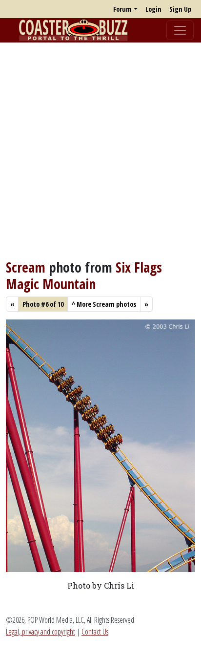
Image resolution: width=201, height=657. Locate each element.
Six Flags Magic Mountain (84, 275)
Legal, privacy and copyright (40, 631)
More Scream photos (104, 304)
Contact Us (94, 631)
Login (153, 9)
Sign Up (180, 9)
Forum (122, 9)
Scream (25, 267)
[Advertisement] (100, 151)
